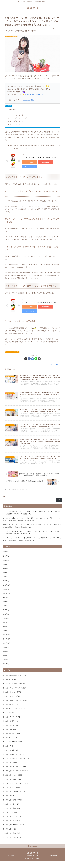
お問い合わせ (53, 855)
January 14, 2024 (28, 100)
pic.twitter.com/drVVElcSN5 (34, 94)
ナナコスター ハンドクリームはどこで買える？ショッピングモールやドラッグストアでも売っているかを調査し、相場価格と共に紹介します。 (32, 526)
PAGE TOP (33, 846)
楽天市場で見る (45, 162)
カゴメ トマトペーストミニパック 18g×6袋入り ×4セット (39, 157)
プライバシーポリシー (32, 855)
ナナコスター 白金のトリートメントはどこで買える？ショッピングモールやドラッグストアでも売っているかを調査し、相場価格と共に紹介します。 (32, 519)
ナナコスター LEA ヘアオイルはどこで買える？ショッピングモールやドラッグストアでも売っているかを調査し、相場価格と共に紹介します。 (32, 532)
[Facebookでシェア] (29, 358)
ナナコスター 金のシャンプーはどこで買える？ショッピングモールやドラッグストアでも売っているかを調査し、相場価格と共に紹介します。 (32, 513)
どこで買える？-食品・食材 (12, 351)
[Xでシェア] (25, 358)
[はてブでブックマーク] (32, 358)
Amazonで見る (29, 162)
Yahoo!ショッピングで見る (29, 166)
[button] (39, 358)
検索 (4, 496)
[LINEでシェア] (35, 358)
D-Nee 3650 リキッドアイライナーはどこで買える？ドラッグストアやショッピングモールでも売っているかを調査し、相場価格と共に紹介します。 (32, 539)
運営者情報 (11, 855)
